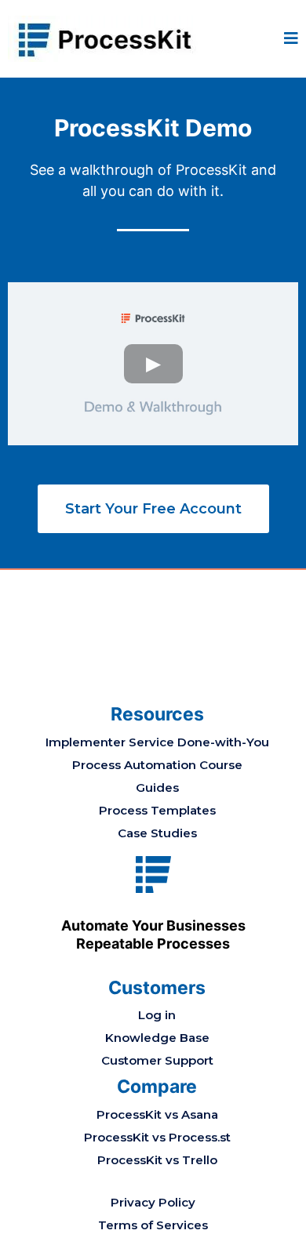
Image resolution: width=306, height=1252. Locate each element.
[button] (291, 39)
